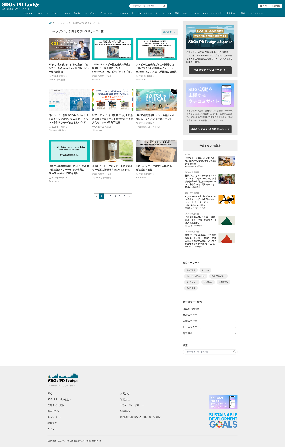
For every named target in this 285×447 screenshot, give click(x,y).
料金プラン (53, 411)
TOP (50, 22)
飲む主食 (205, 270)
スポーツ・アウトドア (212, 13)
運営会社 (125, 399)
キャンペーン (55, 417)
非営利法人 (232, 13)
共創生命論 (190, 288)
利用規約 (125, 411)
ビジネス (167, 13)
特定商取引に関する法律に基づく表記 (140, 417)
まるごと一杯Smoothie (195, 276)
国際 (243, 13)
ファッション (122, 13)
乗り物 (77, 13)
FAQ (50, 393)
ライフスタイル (144, 13)
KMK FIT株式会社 (218, 276)
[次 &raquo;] (129, 196)
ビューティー (106, 13)
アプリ (55, 13)
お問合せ (125, 393)
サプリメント (191, 282)
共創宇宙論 (223, 282)
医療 (177, 13)
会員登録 (276, 5)
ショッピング (90, 13)
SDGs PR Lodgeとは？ (60, 399)
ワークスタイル (255, 13)
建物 (185, 13)
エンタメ (66, 13)
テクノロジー (42, 13)
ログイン (264, 5)
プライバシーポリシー (132, 405)
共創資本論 (208, 282)
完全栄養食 (190, 270)
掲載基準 (52, 423)
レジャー (194, 13)
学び (157, 13)
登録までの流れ (56, 405)
